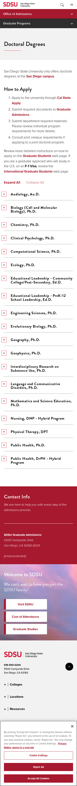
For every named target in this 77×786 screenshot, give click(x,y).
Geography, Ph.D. (25, 340)
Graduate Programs (16, 23)
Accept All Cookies (38, 778)
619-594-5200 (12, 665)
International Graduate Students (28, 171)
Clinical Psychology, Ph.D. (32, 238)
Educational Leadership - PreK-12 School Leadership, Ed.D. (38, 297)
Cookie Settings (38, 755)
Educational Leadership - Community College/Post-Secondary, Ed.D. (42, 280)
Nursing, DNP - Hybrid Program (38, 418)
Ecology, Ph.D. (23, 265)
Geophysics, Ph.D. (26, 353)
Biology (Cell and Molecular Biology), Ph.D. (34, 209)
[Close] (72, 726)
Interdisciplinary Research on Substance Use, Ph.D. (35, 368)
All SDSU (71, 4)
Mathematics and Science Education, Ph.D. (41, 403)
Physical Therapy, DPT (29, 432)
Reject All (38, 767)
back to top (69, 667)
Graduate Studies (25, 629)
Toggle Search (61, 4)
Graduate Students (37, 155)
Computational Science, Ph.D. (36, 251)
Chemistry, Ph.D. (25, 225)
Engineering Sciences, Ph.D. (34, 313)
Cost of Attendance (25, 616)
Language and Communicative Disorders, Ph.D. (35, 386)
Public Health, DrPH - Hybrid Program (36, 460)
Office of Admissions (17, 14)
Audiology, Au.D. (25, 194)
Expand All (12, 183)
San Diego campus (40, 76)
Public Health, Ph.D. (28, 445)
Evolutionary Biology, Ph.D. (34, 326)
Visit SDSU (25, 604)
